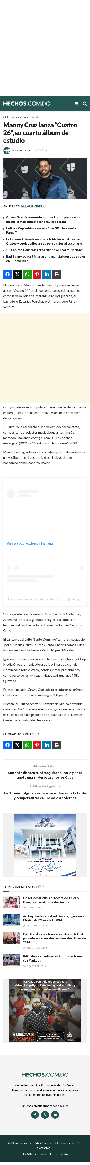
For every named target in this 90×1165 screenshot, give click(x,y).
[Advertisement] (45, 48)
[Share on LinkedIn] (46, 274)
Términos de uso (65, 1143)
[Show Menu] (76, 103)
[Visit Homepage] (36, 103)
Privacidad (41, 1143)
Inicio (6, 117)
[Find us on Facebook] (35, 1115)
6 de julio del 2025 (35, 907)
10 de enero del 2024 (36, 948)
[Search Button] (85, 103)
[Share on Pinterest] (37, 274)
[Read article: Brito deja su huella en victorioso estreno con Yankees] (11, 960)
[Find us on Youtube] (55, 1115)
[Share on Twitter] (17, 274)
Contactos (43, 1148)
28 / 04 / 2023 (41, 150)
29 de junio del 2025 (36, 925)
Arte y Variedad (20, 117)
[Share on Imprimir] (56, 274)
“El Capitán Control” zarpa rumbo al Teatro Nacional (44, 250)
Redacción (24, 150)
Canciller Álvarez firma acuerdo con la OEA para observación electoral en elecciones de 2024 (54, 938)
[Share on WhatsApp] (27, 274)
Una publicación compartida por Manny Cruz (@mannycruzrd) (48, 599)
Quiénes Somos (17, 1143)
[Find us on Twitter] (45, 1115)
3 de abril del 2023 (35, 966)
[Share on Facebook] (7, 274)
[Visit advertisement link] (45, 845)
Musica (36, 117)
